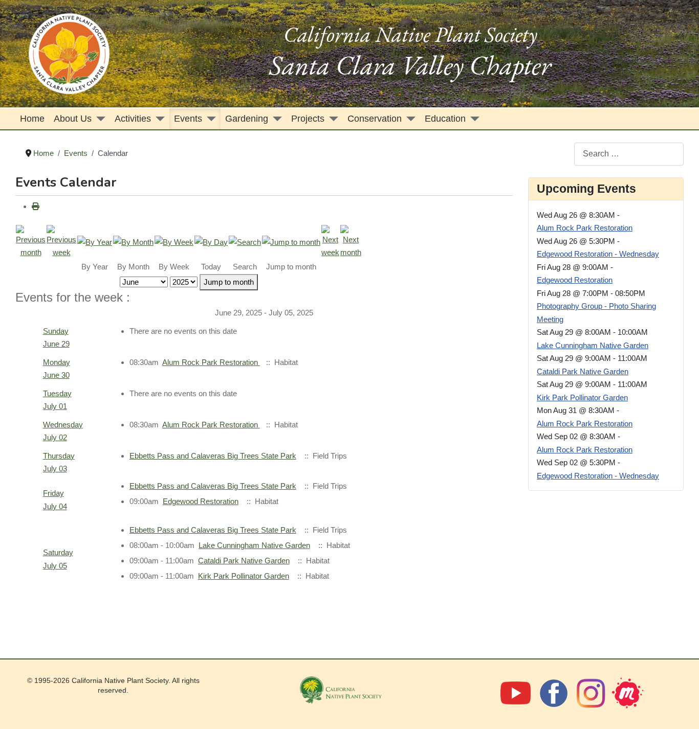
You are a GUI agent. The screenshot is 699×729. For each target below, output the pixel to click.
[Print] (35, 206)
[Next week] (330, 241)
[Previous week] (61, 241)
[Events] (209, 119)
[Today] (211, 241)
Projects (307, 118)
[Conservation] (409, 119)
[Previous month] (31, 241)
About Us (73, 118)
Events (188, 118)
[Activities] (158, 119)
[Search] (245, 241)
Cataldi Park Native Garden (244, 560)
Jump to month (229, 282)
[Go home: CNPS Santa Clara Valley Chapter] (69, 53)
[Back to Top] (680, 709)
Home (32, 118)
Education (445, 118)
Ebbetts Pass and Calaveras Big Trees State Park (212, 455)
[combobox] (629, 154)
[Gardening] (275, 119)
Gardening (246, 118)
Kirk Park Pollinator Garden (243, 576)
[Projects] (331, 119)
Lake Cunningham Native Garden (254, 545)
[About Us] (98, 119)
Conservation (374, 118)
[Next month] (350, 241)
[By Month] (133, 241)
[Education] (472, 119)
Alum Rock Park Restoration (211, 362)
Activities (133, 118)
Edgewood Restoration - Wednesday (598, 253)
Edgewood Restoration (200, 501)
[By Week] (174, 241)
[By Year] (94, 241)
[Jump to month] (291, 241)
